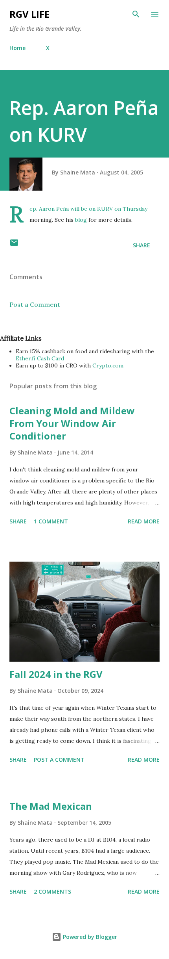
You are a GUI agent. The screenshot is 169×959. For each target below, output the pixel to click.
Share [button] (141, 245)
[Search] (136, 14)
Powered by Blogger (89, 936)
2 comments (52, 891)
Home (17, 48)
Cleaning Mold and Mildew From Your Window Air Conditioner (72, 423)
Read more (144, 521)
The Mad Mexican (50, 805)
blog (81, 219)
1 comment (51, 521)
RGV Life (29, 13)
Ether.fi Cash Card (40, 358)
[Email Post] (14, 245)
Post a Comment (34, 304)
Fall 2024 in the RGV (56, 674)
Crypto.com (107, 365)
